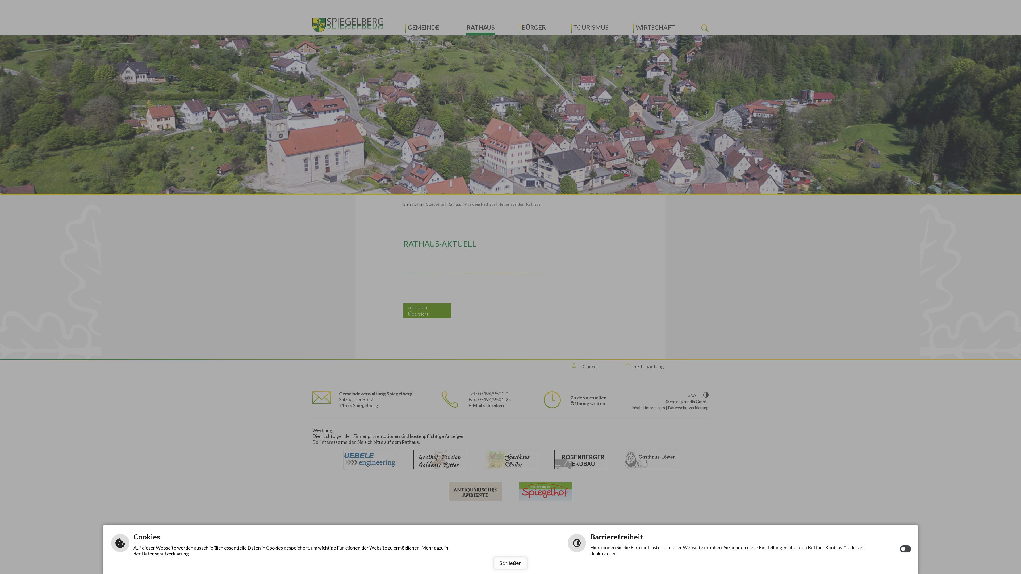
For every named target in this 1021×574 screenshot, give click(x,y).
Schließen (511, 563)
